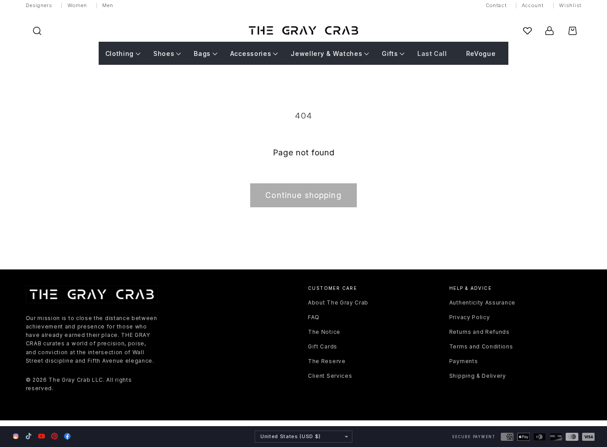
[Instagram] (15, 436)
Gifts (390, 53)
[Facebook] (67, 436)
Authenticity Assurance (482, 302)
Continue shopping (303, 195)
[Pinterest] (54, 436)
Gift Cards (322, 346)
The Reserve (327, 361)
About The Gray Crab (338, 302)
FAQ (313, 317)
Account (533, 5)
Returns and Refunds (479, 331)
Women (78, 5)
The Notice (324, 331)
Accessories (251, 53)
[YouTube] (41, 436)
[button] (37, 31)
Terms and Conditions (481, 346)
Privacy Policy (469, 317)
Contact (496, 5)
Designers (39, 5)
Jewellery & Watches (326, 53)
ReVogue (481, 53)
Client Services (330, 375)
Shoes (163, 53)
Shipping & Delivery (477, 375)
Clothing (119, 53)
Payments (463, 361)
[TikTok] (28, 436)
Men (107, 5)
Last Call (432, 53)
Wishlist (570, 5)
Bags (202, 53)
